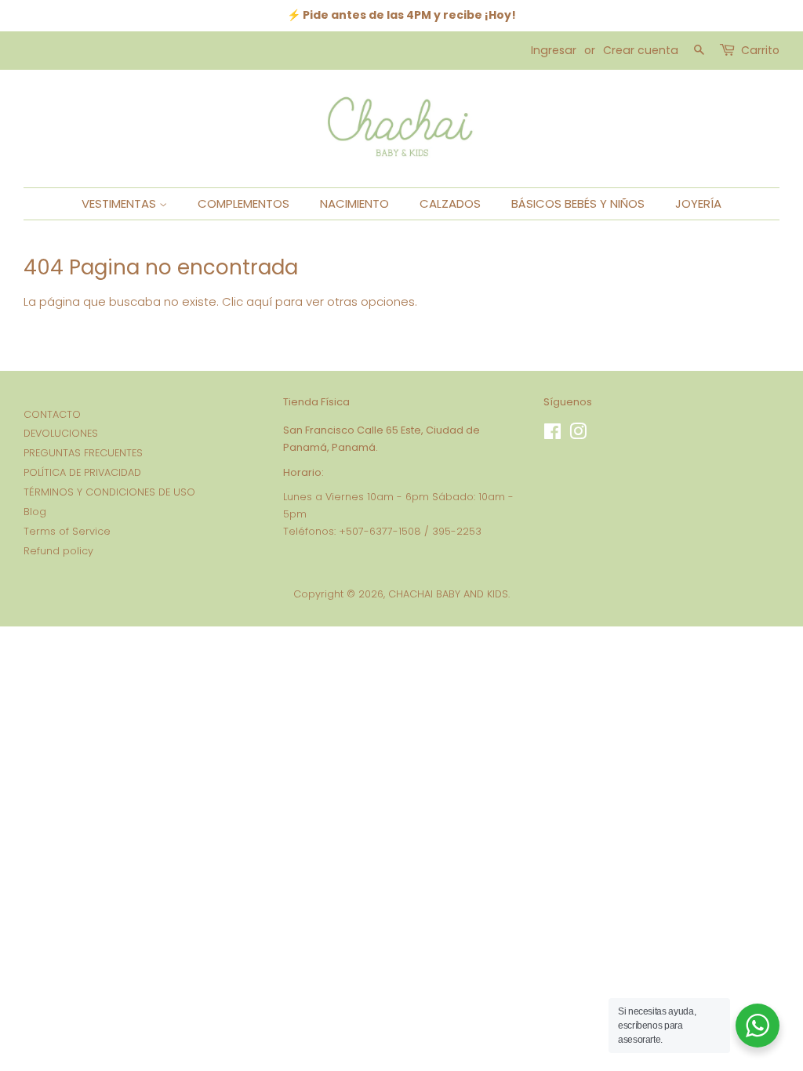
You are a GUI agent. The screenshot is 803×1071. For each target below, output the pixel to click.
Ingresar (553, 50)
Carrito (760, 50)
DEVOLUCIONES (61, 433)
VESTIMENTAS (120, 203)
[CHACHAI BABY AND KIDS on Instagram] (578, 434)
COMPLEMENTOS (243, 203)
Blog (35, 511)
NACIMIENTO (354, 203)
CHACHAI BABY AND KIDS (448, 594)
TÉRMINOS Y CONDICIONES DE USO (109, 492)
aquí (259, 301)
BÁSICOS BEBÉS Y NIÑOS (578, 203)
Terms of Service (67, 531)
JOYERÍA (698, 203)
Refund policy (58, 550)
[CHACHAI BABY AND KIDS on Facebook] (552, 434)
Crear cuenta (640, 50)
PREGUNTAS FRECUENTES (83, 452)
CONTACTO (52, 414)
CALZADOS (450, 203)
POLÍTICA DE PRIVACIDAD (82, 472)
